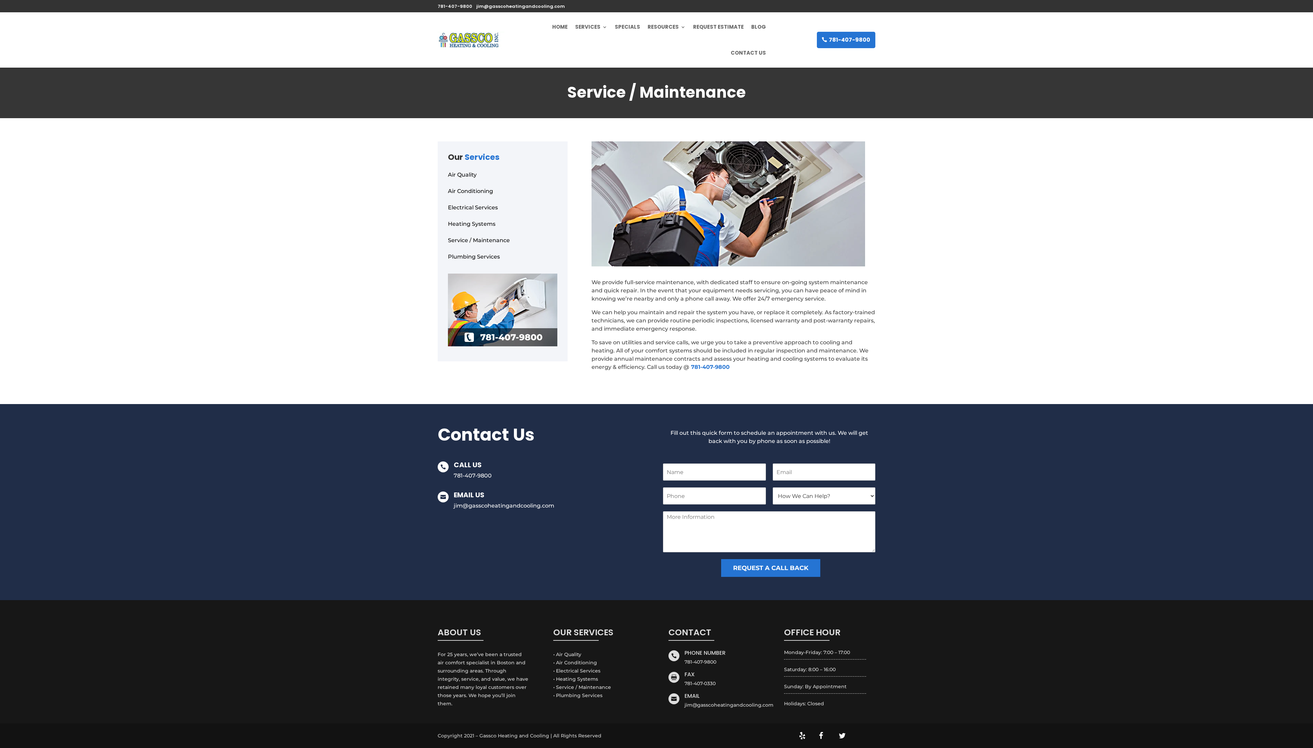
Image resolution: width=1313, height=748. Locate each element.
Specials (627, 26)
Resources (663, 26)
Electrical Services (473, 207)
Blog (758, 26)
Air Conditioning (470, 191)
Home (560, 26)
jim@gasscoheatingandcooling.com (504, 505)
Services (587, 26)
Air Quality (462, 174)
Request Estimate (718, 26)
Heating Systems (471, 224)
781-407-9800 (849, 40)
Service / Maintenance (479, 240)
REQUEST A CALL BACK (770, 568)
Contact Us (748, 52)
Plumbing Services (474, 256)
